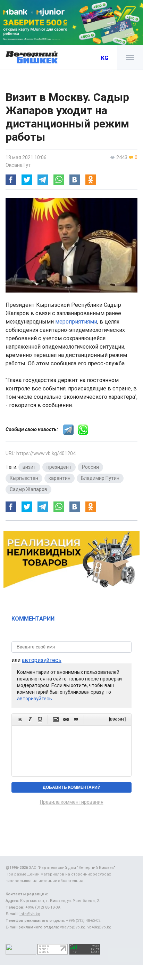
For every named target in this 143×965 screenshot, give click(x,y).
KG (104, 58)
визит (29, 467)
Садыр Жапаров (28, 489)
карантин (59, 478)
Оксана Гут (18, 165)
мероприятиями (76, 321)
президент (59, 467)
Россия (90, 467)
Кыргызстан (24, 478)
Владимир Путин (100, 478)
